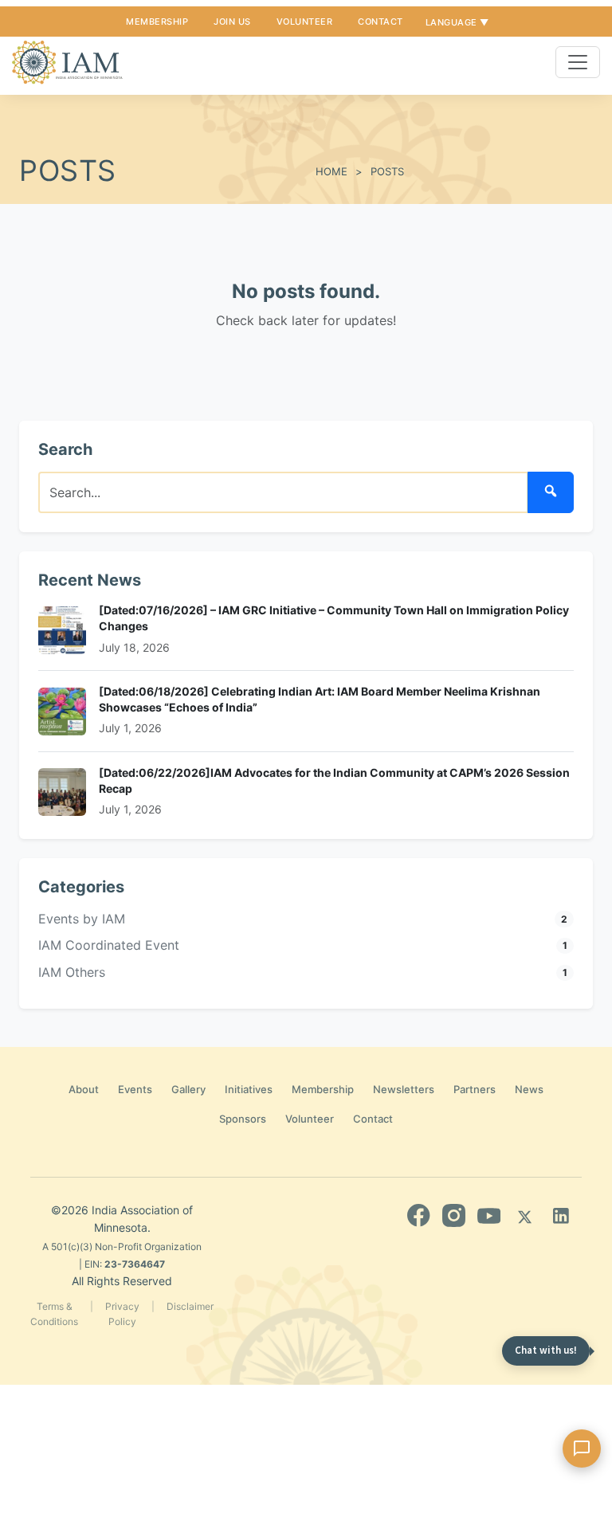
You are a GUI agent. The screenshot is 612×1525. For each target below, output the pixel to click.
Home (331, 171)
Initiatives (249, 1089)
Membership (157, 21)
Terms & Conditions (54, 1313)
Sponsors (242, 1118)
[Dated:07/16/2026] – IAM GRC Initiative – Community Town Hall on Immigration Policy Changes (334, 618)
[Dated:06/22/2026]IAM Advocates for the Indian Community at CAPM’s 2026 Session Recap (334, 780)
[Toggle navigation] (577, 62)
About (84, 1089)
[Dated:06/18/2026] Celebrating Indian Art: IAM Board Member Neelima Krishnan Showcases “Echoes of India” (319, 699)
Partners (474, 1089)
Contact (380, 21)
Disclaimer (190, 1306)
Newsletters (403, 1089)
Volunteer (305, 21)
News (529, 1089)
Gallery (188, 1089)
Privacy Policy (122, 1313)
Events (135, 1089)
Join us (232, 21)
